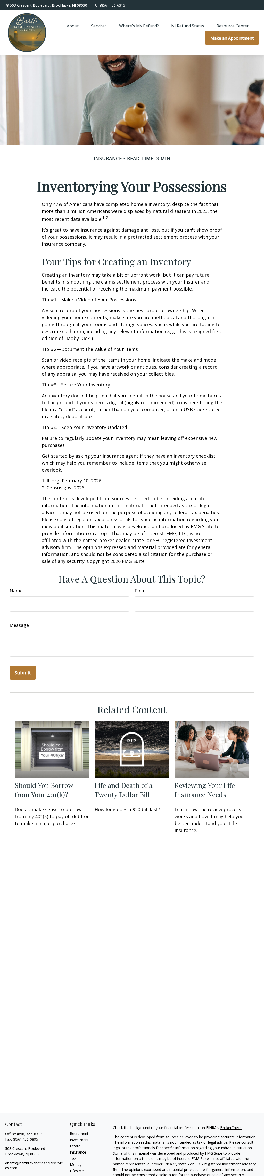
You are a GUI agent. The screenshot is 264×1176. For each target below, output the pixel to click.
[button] (72, 25)
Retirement (79, 1133)
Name (16, 590)
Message (19, 625)
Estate (75, 1145)
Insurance (78, 1152)
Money (75, 1164)
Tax (73, 1158)
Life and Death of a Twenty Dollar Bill (123, 789)
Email (141, 590)
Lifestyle (77, 1170)
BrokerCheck (231, 1127)
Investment (79, 1139)
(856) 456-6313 (112, 5)
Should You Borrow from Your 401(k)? (44, 789)
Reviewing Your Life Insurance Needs (205, 789)
